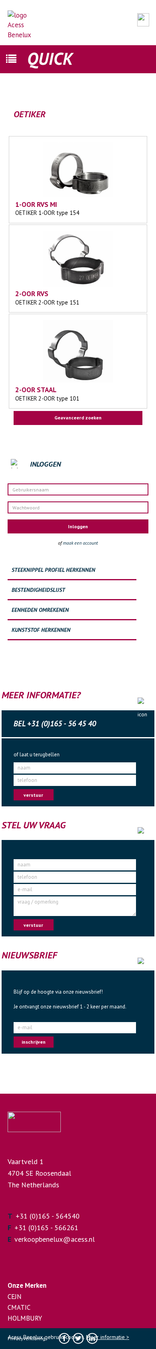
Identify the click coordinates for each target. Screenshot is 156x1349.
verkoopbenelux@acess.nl (54, 1239)
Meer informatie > (107, 1337)
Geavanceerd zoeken (78, 418)
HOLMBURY (25, 1318)
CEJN (15, 1296)
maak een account (80, 543)
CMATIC (19, 1307)
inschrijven (34, 1042)
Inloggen (78, 526)
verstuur (33, 795)
